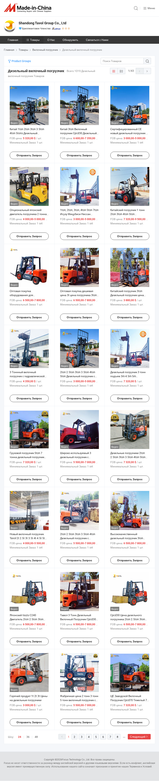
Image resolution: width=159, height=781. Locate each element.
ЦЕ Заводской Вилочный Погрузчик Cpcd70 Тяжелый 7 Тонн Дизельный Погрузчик (128, 700)
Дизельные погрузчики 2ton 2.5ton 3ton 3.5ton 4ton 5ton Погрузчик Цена (127, 457)
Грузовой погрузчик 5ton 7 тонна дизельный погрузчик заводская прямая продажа (27, 457)
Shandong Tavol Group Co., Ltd (42, 23)
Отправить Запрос (29, 155)
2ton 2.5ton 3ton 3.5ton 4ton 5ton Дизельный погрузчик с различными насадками (77, 376)
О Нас (51, 40)
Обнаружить (70, 40)
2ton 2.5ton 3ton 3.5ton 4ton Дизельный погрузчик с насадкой (77, 538)
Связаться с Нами (97, 40)
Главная (13, 40)
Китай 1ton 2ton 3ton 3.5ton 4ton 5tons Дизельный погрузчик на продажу (27, 133)
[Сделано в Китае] (28, 7)
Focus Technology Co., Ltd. (76, 759)
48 (36, 737)
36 (27, 737)
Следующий (137, 736)
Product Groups (21, 61)
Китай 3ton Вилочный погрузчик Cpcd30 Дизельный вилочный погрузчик (78, 133)
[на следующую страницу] (147, 71)
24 (19, 736)
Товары (35, 40)
